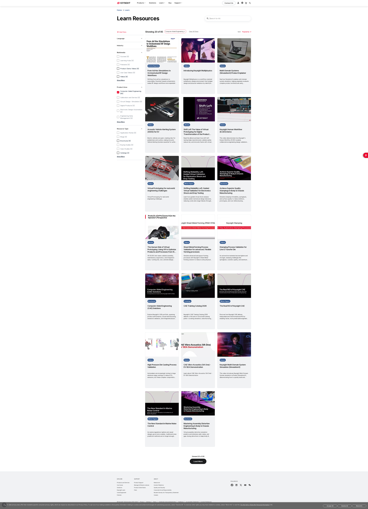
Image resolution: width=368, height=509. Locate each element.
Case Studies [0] (126, 149)
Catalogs (187, 301)
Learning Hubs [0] (127, 61)
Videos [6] (124, 77)
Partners (119, 495)
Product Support (138, 482)
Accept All (330, 506)
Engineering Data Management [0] (126, 117)
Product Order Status (140, 487)
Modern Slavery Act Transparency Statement (166, 492)
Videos (186, 66)
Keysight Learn (121, 490)
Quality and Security (159, 487)
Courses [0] (124, 56)
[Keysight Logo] (124, 3)
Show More (121, 80)
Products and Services (123, 482)
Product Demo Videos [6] (129, 69)
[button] (238, 3)
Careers (156, 495)
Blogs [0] (123, 137)
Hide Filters (122, 32)
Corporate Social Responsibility (162, 490)
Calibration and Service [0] (130, 97)
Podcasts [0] (125, 65)
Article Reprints (153, 66)
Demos (222, 66)
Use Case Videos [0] (127, 73)
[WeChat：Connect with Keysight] (249, 485)
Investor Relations (159, 485)
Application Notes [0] (128, 133)
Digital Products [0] (127, 106)
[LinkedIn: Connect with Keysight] (236, 485)
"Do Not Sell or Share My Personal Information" (255, 505)
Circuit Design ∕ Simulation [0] (131, 102)
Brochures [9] (125, 141)
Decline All (344, 506)
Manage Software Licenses (141, 485)
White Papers (189, 183)
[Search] (250, 3)
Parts (135, 490)
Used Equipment (121, 492)
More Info (359, 506)
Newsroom (157, 482)
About (156, 479)
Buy (170, 3)
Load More (198, 461)
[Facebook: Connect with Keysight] (232, 485)
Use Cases (120, 485)
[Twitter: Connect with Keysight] (240, 485)
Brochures (224, 183)
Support (137, 479)
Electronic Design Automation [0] (131, 111)
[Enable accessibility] (4, 504)
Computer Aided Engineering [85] (130, 92)
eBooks (186, 125)
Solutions (152, 3)
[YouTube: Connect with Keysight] (245, 485)
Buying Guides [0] (126, 145)
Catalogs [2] (124, 153)
